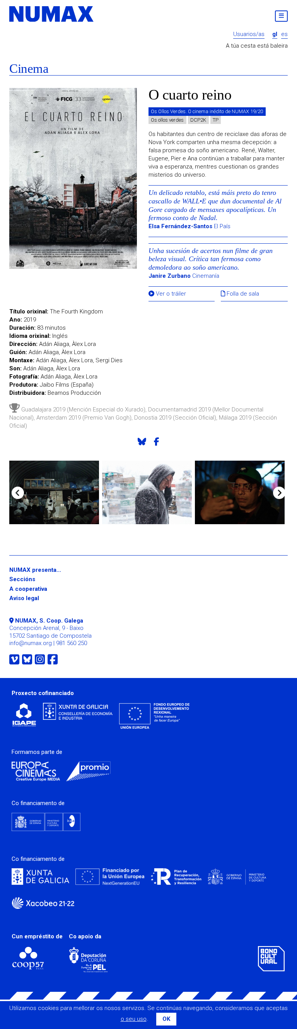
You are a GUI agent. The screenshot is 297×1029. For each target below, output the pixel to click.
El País (189, 226)
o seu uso (134, 1018)
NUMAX (51, 14)
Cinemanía (183, 275)
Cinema (28, 68)
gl (274, 34)
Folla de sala (242, 294)
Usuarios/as (249, 34)
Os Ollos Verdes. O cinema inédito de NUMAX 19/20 (207, 111)
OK (166, 1018)
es (284, 34)
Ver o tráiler (170, 294)
